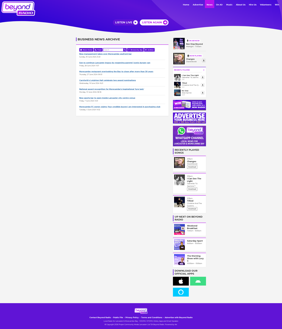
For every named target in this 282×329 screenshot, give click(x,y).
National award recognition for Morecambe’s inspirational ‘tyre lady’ (111, 89)
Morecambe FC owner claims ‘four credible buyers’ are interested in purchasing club (119, 107)
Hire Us (252, 5)
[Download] (203, 60)
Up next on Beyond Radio (188, 218)
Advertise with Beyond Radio (179, 317)
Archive (151, 50)
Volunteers (265, 5)
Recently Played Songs (187, 151)
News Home (87, 50)
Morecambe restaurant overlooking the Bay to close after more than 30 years (116, 72)
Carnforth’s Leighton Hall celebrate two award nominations (107, 80)
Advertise (198, 5)
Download (192, 167)
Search (125, 50)
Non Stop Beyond (194, 44)
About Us (240, 5)
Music (229, 5)
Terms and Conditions (151, 317)
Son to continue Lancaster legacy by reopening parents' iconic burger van (114, 63)
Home (186, 5)
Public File (118, 317)
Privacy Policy (132, 317)
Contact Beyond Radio (100, 317)
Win (277, 5)
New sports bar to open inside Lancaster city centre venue (107, 98)
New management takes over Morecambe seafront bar (105, 54)
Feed (99, 50)
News (209, 5)
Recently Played (182, 70)
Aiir (176, 324)
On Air (219, 5)
